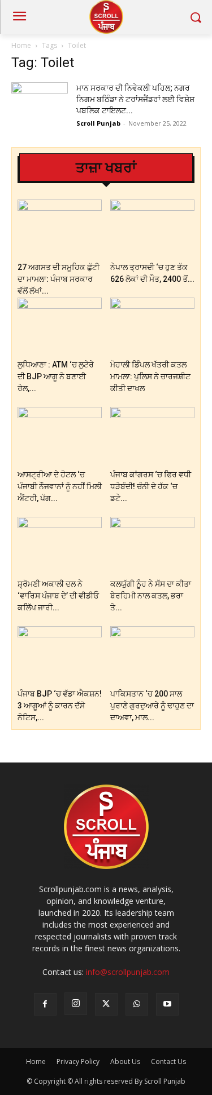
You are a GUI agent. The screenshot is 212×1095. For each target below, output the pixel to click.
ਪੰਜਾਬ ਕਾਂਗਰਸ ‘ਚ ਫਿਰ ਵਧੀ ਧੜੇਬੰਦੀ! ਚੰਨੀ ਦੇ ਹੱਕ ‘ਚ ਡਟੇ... (150, 486)
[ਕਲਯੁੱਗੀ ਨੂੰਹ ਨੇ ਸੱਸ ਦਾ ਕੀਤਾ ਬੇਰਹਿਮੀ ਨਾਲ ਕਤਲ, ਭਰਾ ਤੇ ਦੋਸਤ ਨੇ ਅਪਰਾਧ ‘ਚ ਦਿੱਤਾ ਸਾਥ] (152, 546)
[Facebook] (45, 1004)
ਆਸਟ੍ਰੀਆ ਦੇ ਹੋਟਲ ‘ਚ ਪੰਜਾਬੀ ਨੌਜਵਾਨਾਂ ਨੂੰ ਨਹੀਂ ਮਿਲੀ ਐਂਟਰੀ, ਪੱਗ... (60, 486)
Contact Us (168, 1061)
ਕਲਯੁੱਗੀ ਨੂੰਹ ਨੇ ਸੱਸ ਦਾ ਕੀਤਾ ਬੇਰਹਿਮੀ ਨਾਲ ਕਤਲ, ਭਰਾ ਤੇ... (150, 595)
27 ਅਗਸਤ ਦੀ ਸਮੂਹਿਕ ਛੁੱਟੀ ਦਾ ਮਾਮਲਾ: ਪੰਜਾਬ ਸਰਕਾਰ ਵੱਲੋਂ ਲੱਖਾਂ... (58, 279)
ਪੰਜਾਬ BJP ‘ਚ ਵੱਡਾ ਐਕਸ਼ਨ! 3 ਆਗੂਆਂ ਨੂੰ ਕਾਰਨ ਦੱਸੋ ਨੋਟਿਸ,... (60, 705)
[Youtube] (167, 1004)
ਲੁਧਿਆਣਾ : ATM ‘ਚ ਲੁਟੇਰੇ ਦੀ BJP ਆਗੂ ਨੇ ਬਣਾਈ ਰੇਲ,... (56, 376)
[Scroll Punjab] (106, 17)
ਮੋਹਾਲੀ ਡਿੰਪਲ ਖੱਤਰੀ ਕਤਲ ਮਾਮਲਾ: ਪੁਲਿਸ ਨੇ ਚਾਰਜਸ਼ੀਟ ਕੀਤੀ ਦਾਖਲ (150, 376)
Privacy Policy (78, 1061)
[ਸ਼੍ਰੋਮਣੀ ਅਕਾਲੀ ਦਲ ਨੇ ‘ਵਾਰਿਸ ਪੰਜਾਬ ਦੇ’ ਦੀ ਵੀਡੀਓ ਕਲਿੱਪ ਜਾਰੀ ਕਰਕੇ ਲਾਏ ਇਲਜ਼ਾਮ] (60, 546)
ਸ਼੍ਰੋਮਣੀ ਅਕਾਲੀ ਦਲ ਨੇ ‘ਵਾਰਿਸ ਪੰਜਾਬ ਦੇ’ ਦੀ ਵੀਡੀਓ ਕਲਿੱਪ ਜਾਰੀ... (58, 595)
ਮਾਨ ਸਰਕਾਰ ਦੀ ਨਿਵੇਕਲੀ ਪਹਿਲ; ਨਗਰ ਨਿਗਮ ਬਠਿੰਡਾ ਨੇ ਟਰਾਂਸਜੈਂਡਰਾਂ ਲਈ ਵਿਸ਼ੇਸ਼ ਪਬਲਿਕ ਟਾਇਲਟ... (135, 99)
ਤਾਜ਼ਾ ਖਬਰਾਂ (106, 168)
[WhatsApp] (137, 1004)
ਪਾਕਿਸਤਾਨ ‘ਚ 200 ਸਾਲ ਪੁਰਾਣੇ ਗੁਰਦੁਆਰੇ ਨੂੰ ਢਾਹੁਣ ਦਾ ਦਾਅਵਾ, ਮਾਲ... (152, 705)
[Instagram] (75, 1003)
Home (21, 45)
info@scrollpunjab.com (128, 972)
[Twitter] (106, 1004)
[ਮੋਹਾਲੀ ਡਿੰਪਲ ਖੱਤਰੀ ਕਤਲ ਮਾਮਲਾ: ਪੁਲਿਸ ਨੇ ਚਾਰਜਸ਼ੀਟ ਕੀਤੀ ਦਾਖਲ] (152, 327)
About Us (125, 1061)
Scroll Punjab (98, 123)
